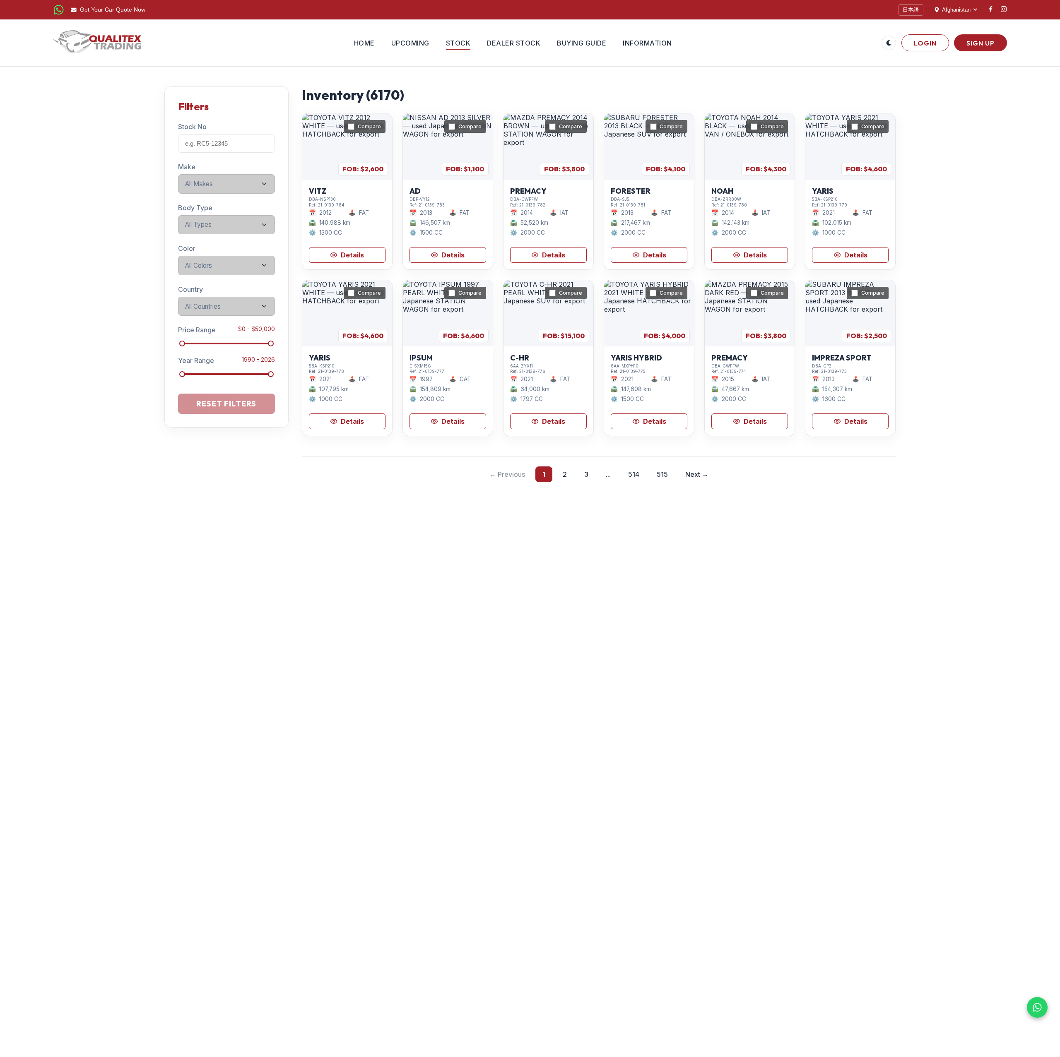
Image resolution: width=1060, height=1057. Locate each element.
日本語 (911, 10)
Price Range (197, 330)
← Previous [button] (507, 474)
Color (186, 248)
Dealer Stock (513, 43)
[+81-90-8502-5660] (58, 9)
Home (364, 43)
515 (662, 474)
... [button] (608, 474)
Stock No (192, 127)
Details (352, 255)
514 (633, 474)
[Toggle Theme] (889, 43)
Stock (458, 43)
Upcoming (410, 43)
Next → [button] (696, 474)
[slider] (182, 343)
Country (190, 289)
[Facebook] (991, 9)
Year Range (196, 360)
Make (186, 167)
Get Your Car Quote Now (112, 10)
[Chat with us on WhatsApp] (1037, 1007)
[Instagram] (1003, 10)
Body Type (195, 207)
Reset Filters (226, 403)
